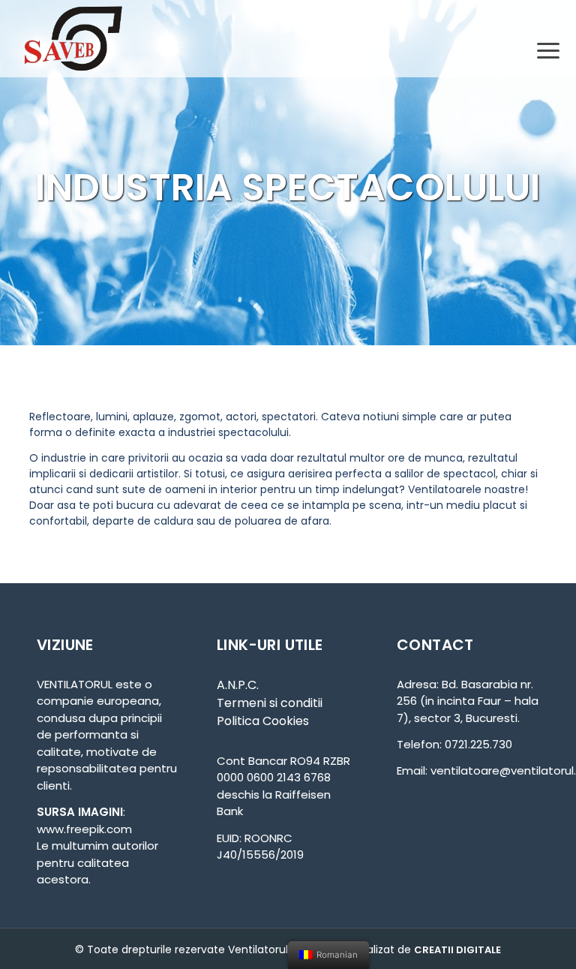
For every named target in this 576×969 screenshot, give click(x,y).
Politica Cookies (263, 721)
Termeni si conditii (269, 703)
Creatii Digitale (457, 950)
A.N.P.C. (238, 685)
